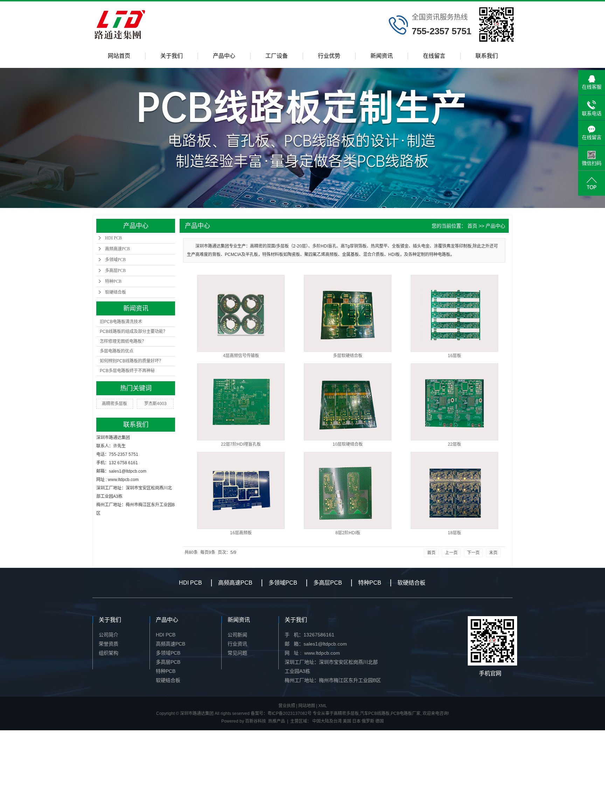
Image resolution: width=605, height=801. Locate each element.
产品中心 (224, 56)
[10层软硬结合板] (347, 401)
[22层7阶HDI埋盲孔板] (241, 401)
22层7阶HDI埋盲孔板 (241, 444)
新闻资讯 (381, 56)
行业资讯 (237, 644)
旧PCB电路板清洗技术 (121, 321)
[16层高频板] (241, 490)
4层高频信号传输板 (241, 355)
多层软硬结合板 (347, 355)
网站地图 (306, 705)
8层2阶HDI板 (347, 532)
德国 (379, 721)
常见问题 (237, 653)
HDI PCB (113, 238)
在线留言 (434, 56)
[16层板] (454, 313)
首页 (472, 226)
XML (322, 705)
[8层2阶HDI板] (347, 490)
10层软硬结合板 (348, 444)
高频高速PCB (117, 248)
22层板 (454, 444)
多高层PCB (115, 270)
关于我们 (171, 56)
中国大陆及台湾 (327, 721)
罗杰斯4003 (155, 403)
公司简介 (108, 635)
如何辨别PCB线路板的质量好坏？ (131, 360)
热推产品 (276, 721)
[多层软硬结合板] (347, 313)
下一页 (473, 552)
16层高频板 (241, 532)
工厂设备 (276, 56)
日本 (356, 721)
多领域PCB (115, 259)
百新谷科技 (255, 721)
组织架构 (108, 653)
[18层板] (454, 490)
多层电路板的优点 (116, 351)
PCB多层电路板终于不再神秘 (127, 370)
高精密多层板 (114, 403)
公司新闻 (237, 635)
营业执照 (286, 705)
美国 (347, 721)
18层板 (454, 532)
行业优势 (329, 56)
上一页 (451, 552)
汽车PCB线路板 (375, 713)
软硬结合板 (115, 292)
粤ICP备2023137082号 (289, 713)
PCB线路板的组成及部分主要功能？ (133, 331)
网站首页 (119, 56)
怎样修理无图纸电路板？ (123, 341)
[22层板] (454, 401)
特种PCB (113, 281)
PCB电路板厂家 (405, 713)
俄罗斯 (368, 721)
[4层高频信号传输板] (241, 313)
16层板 (454, 355)
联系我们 (486, 56)
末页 (493, 552)
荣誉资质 (108, 644)
